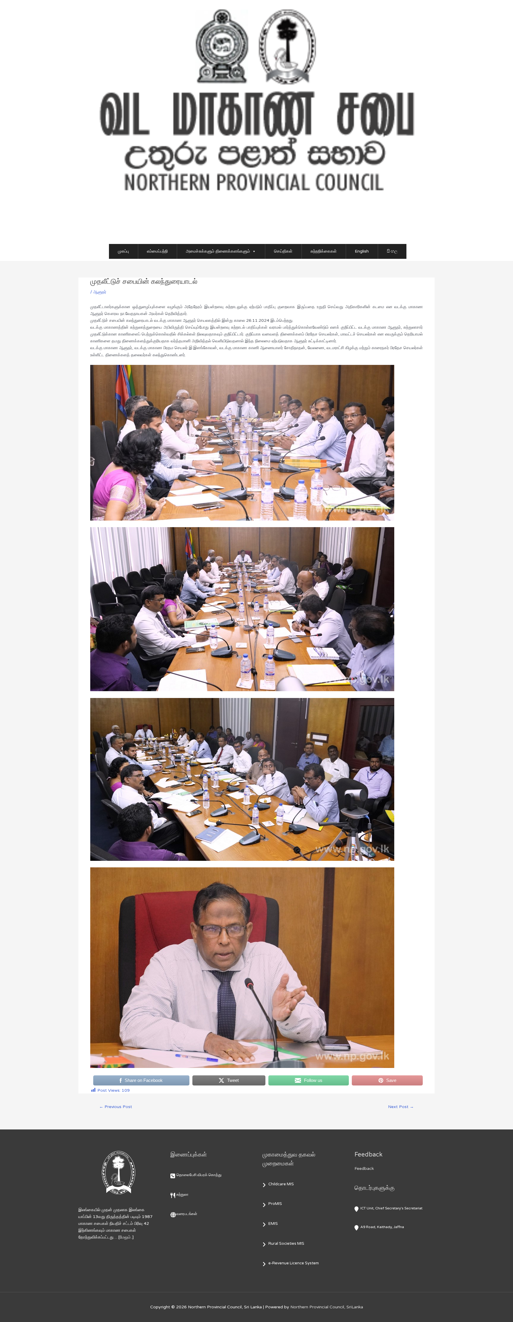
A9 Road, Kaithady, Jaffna (382, 1227)
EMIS (273, 1223)
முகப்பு (123, 251)
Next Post (401, 1106)
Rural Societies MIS (286, 1243)
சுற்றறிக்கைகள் (324, 251)
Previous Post (115, 1106)
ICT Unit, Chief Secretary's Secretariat (391, 1208)
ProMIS (275, 1203)
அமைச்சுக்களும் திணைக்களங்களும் (218, 251)
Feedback (364, 1168)
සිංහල (392, 251)
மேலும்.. (126, 1237)
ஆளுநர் (99, 291)
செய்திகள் (283, 251)
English (362, 251)
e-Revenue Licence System (293, 1263)
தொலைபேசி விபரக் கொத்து (198, 1175)
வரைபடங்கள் (186, 1213)
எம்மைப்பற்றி (157, 251)
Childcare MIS (281, 1184)
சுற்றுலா (182, 1194)
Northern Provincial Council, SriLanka (326, 1307)
